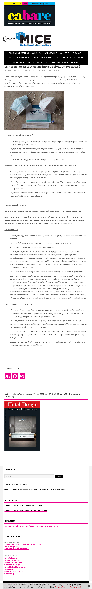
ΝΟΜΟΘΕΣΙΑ (46, 58)
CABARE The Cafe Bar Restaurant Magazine (22, 544)
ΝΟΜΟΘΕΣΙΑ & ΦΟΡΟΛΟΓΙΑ (50, 70)
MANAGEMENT (51, 53)
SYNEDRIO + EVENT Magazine (16, 549)
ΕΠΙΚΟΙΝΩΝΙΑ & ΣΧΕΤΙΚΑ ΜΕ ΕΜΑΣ (65, 62)
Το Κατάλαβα (76, 587)
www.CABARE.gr (11, 558)
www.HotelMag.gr (12, 560)
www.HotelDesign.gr (13, 562)
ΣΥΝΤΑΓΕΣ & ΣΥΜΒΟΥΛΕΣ (18, 58)
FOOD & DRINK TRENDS (19, 53)
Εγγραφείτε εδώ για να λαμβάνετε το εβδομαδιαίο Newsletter (31, 526)
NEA (56, 58)
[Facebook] (15, 376)
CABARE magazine (13, 70)
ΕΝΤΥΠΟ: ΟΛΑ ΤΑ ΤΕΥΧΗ (38, 62)
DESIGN (35, 58)
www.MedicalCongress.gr (15, 567)
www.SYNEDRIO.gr (12, 565)
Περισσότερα (61, 587)
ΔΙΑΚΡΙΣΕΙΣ (64, 53)
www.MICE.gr (9, 569)
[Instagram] (22, 376)
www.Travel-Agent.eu (13, 571)
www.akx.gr (9, 574)
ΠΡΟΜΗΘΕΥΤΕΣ (19, 62)
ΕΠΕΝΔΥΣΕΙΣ (66, 58)
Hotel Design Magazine (14, 546)
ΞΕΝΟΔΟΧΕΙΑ (77, 53)
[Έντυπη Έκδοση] (8, 376)
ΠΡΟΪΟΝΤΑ (78, 58)
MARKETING (37, 53)
